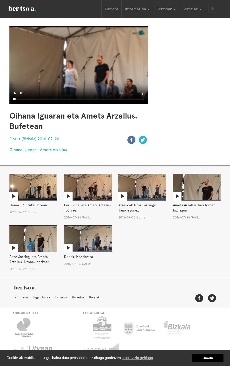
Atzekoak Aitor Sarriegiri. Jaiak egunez (138, 207)
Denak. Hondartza (78, 257)
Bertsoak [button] (164, 9)
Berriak (94, 297)
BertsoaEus (28, 8)
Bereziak (78, 297)
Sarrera (111, 9)
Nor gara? (21, 297)
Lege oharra (41, 297)
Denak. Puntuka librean (28, 205)
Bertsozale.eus (27, 327)
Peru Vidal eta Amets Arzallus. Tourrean (88, 207)
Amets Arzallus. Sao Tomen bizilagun (194, 207)
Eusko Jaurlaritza (101, 327)
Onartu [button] (208, 358)
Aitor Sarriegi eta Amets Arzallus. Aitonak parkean (29, 259)
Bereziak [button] (190, 9)
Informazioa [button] (136, 9)
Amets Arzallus (53, 149)
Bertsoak (61, 297)
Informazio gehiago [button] (137, 358)
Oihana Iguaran (23, 149)
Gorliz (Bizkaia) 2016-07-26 (34, 139)
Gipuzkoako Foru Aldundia (141, 327)
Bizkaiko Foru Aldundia (182, 327)
